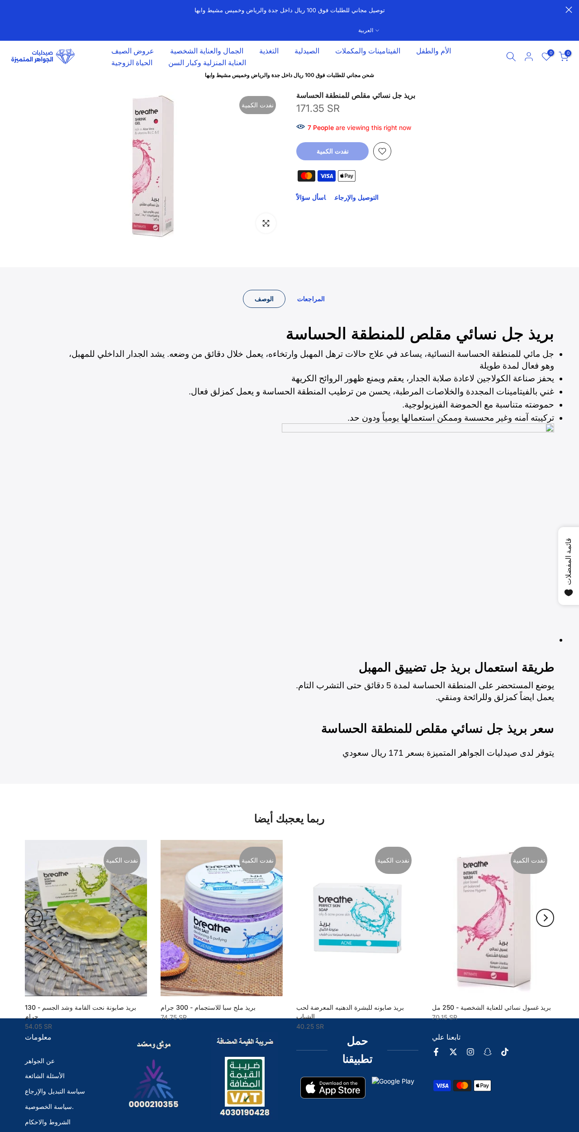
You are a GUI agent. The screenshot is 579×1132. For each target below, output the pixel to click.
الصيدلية (306, 50)
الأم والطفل (433, 50)
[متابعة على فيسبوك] (436, 1051)
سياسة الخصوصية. (49, 1106)
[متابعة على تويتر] (453, 1051)
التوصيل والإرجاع (357, 197)
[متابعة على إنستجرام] (470, 1051)
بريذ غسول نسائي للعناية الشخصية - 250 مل (491, 1007)
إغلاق (10, 9)
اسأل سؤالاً (311, 197)
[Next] (545, 918)
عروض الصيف (132, 50)
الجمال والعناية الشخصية (206, 50)
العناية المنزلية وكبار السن (207, 62)
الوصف (264, 298)
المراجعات (311, 298)
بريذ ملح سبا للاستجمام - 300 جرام (208, 1007)
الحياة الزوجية (131, 62)
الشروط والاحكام (48, 1122)
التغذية (269, 50)
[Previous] (34, 918)
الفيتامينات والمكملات (367, 50)
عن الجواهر (40, 1061)
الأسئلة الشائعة (45, 1075)
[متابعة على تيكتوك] (505, 1051)
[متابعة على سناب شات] (488, 1051)
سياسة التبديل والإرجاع (55, 1091)
